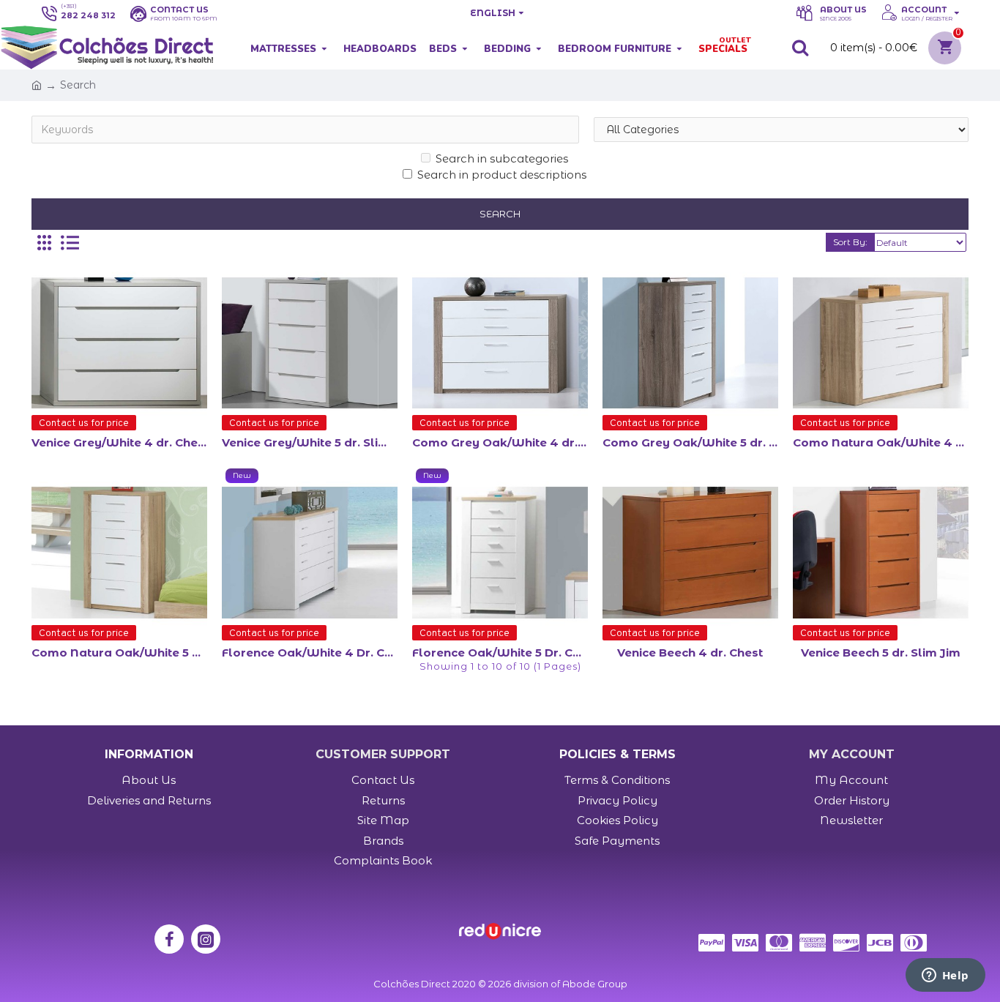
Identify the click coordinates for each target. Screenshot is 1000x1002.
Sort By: (850, 241)
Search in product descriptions (501, 175)
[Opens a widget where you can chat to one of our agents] (945, 976)
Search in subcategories (502, 158)
